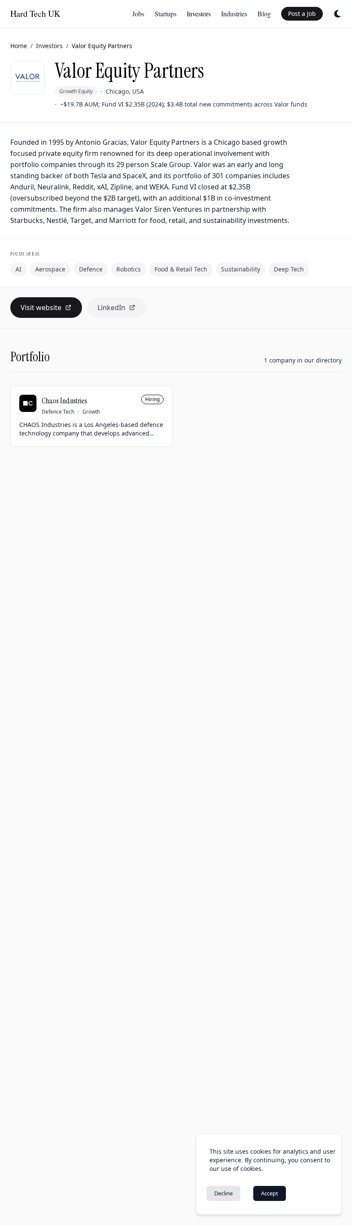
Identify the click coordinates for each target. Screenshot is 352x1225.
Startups (165, 13)
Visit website (41, 307)
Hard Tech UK (35, 13)
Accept (269, 1193)
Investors (199, 13)
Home (18, 46)
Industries (234, 13)
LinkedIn (111, 307)
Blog (264, 13)
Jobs (138, 13)
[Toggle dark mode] (337, 13)
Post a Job (302, 13)
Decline (223, 1193)
